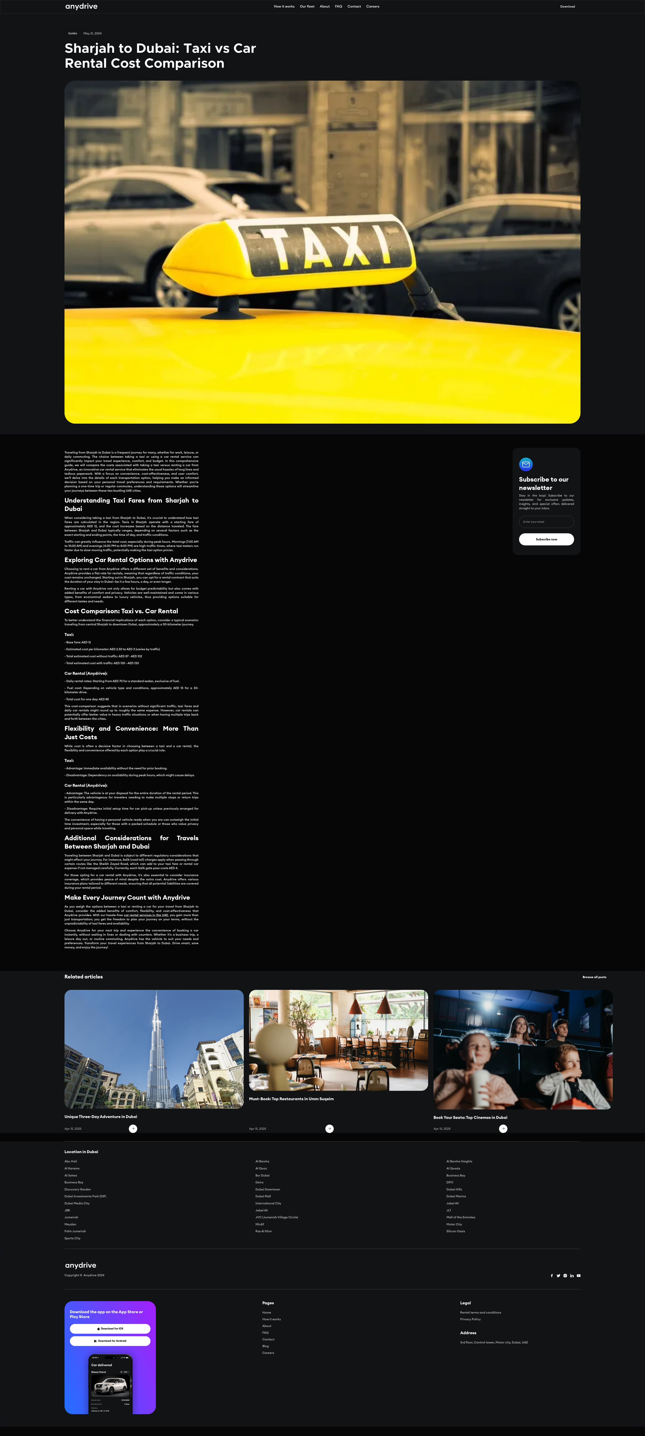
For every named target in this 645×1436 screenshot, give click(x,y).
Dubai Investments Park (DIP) (85, 1196)
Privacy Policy (470, 1319)
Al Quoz (261, 1168)
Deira (259, 1182)
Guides (72, 33)
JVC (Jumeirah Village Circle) (276, 1217)
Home (266, 1312)
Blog (265, 1346)
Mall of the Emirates (460, 1217)
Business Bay (455, 1175)
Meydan (70, 1224)
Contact (354, 6)
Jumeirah (71, 1217)
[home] (81, 6)
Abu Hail (70, 1161)
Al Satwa (70, 1175)
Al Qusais (453, 1168)
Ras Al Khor (263, 1231)
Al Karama (71, 1168)
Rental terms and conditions (480, 1312)
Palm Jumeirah (75, 1231)
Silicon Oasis (455, 1231)
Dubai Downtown (267, 1189)
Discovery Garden (77, 1189)
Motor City (454, 1224)
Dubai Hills (454, 1189)
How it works (284, 6)
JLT (448, 1210)
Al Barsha (262, 1161)
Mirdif (259, 1224)
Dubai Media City (77, 1203)
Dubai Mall (263, 1196)
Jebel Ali (261, 1210)
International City (268, 1203)
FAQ (338, 6)
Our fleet (307, 6)
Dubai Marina (456, 1196)
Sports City (72, 1238)
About (325, 6)
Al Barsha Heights (459, 1161)
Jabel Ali (452, 1203)
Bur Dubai (262, 1175)
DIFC (450, 1182)
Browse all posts (594, 977)
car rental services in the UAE (146, 915)
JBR (67, 1210)
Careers (372, 6)
